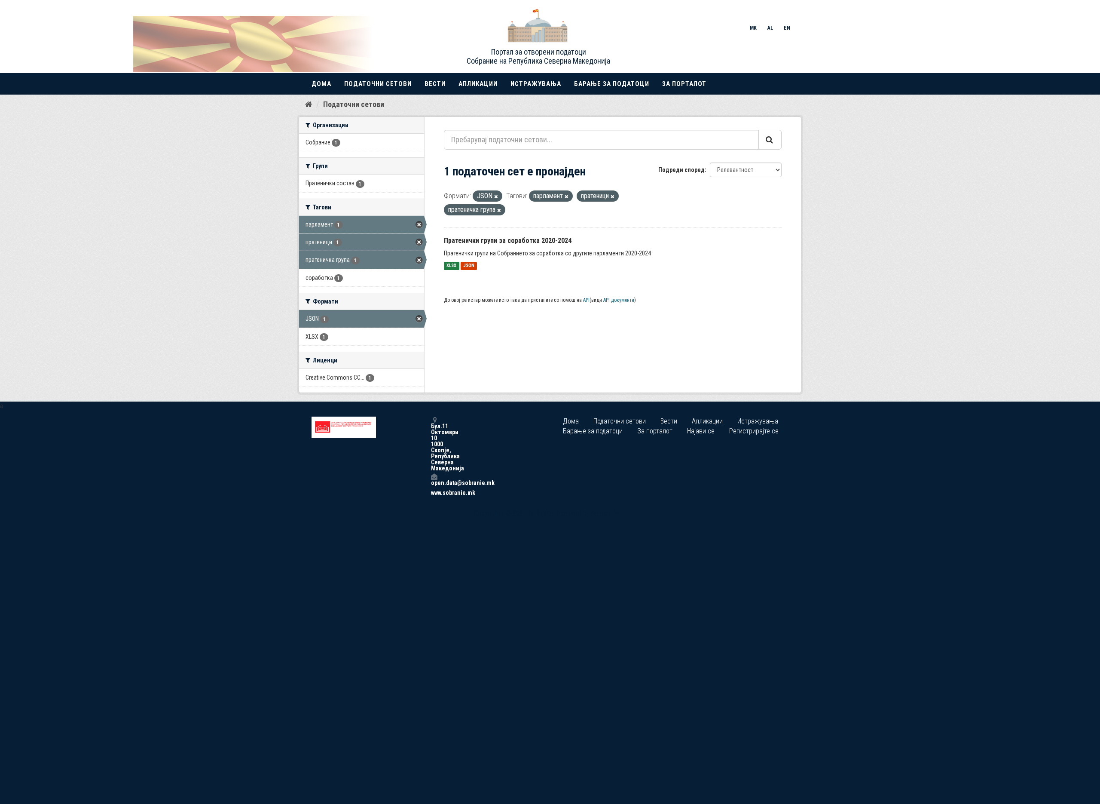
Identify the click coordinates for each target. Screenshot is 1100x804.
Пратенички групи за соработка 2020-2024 (507, 240)
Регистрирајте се (754, 431)
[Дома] (308, 104)
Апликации (478, 84)
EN (787, 28)
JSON (468, 266)
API (586, 300)
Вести (435, 84)
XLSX (451, 266)
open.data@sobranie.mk (434, 482)
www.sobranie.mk (434, 493)
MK (753, 28)
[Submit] (770, 140)
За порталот (684, 84)
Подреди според (681, 169)
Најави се (701, 431)
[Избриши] (496, 196)
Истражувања (535, 84)
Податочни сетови (378, 84)
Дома (321, 84)
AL (770, 28)
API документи (618, 300)
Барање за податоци (611, 84)
